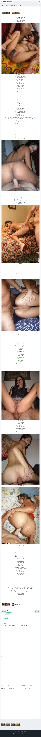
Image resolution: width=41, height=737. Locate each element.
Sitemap (25, 731)
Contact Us (15, 731)
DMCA (19, 731)
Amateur (8, 614)
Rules (22, 731)
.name (7, 1)
